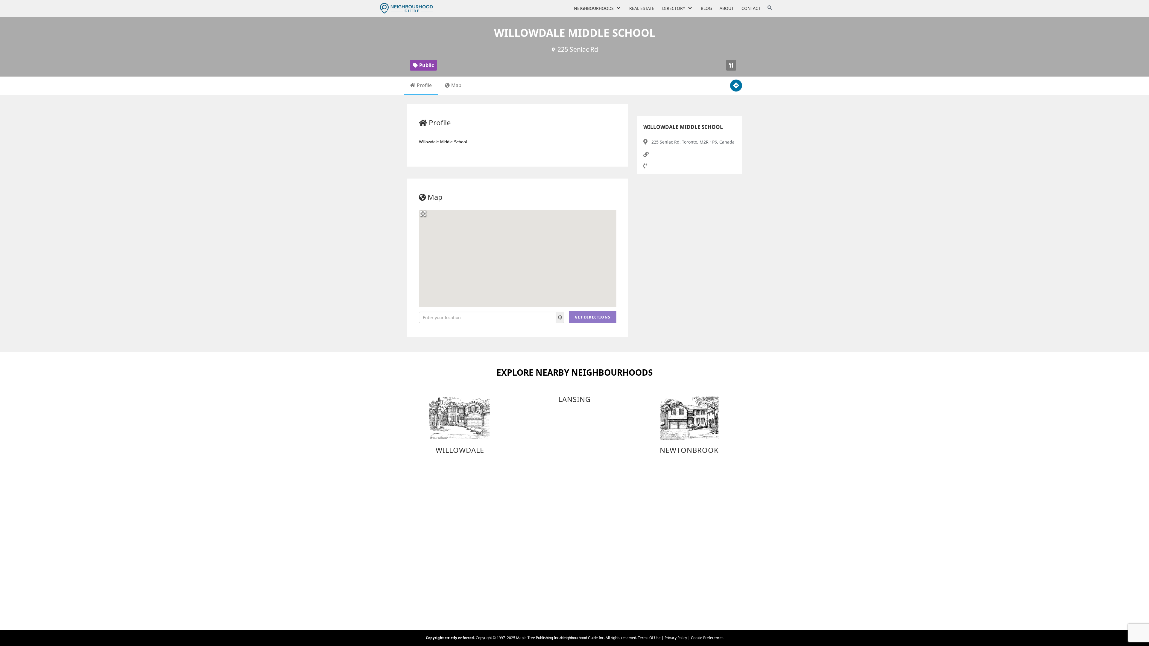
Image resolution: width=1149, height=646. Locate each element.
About (727, 8)
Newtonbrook (689, 450)
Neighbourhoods (594, 8)
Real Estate (641, 8)
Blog (706, 8)
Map (456, 85)
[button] (731, 65)
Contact (751, 8)
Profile (424, 85)
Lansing (574, 399)
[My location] (560, 317)
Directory (673, 8)
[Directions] (736, 86)
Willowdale (460, 450)
